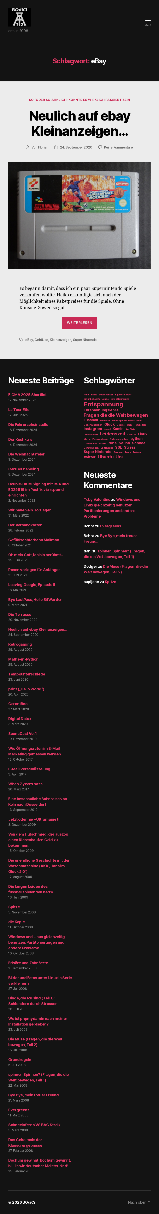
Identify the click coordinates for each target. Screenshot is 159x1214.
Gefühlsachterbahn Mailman (33, 540)
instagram (93, 428)
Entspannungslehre (101, 410)
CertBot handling (23, 469)
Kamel (107, 429)
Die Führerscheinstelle (28, 424)
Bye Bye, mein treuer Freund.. (34, 1095)
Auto (86, 394)
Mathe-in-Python (23, 659)
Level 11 (131, 434)
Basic (94, 394)
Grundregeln (19, 1059)
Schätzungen (91, 448)
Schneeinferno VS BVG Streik (34, 1125)
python (136, 438)
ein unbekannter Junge (96, 399)
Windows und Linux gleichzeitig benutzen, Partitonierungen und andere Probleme (36, 942)
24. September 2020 (76, 147)
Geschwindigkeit (93, 425)
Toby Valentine (97, 499)
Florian (43, 147)
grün (129, 425)
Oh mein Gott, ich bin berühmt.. (35, 555)
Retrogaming (20, 644)
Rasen (102, 443)
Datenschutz (106, 394)
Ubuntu (105, 456)
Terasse (118, 452)
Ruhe (112, 443)
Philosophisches (119, 439)
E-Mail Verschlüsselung (29, 769)
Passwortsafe (100, 439)
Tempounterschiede (26, 674)
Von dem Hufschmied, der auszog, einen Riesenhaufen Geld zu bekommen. (38, 840)
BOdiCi (29, 1202)
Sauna (124, 443)
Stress (130, 447)
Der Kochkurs (20, 439)
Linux (142, 434)
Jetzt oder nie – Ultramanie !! (33, 819)
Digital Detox (19, 718)
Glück (109, 424)
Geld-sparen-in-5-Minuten (127, 420)
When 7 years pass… (26, 784)
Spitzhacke (107, 448)
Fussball (91, 420)
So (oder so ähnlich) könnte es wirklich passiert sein (79, 100)
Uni (119, 456)
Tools (128, 452)
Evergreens (18, 1110)
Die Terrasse (19, 614)
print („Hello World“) (26, 689)
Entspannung (103, 404)
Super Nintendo (85, 340)
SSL (118, 447)
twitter (90, 457)
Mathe (87, 439)
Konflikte (130, 429)
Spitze (14, 907)
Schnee (138, 443)
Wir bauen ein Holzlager (29, 510)
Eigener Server (123, 394)
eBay (29, 340)
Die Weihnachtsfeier (26, 454)
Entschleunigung (120, 399)
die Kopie (16, 922)
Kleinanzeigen (60, 340)
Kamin (118, 428)
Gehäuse (41, 340)
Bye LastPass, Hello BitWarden (35, 599)
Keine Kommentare (118, 147)
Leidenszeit (112, 433)
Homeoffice (140, 425)
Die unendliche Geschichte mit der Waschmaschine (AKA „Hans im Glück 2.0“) (39, 866)
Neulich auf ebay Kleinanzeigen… (79, 123)
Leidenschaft (91, 434)
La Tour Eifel (19, 409)
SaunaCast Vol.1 (22, 733)
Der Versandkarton (25, 525)
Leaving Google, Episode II (31, 584)
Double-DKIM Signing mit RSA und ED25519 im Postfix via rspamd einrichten (38, 489)
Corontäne (18, 704)
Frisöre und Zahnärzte (28, 963)
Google (120, 425)
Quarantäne (90, 443)
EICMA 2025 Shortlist (27, 395)
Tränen (137, 452)
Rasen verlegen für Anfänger (34, 570)
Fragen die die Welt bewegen (116, 415)
